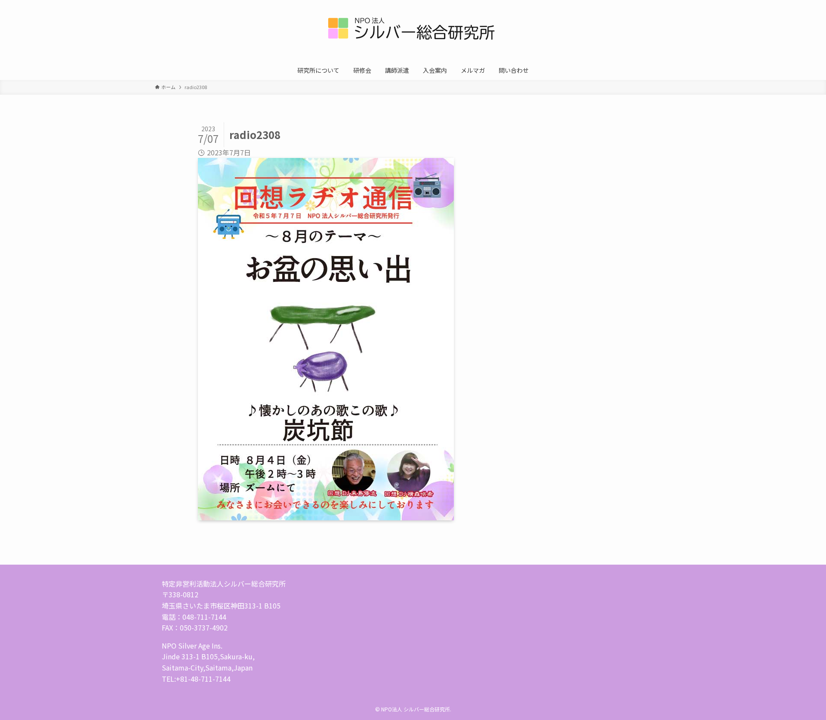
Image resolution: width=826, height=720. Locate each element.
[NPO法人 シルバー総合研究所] (413, 31)
